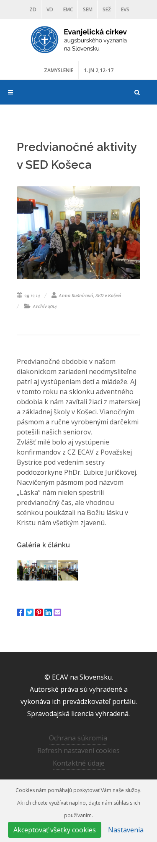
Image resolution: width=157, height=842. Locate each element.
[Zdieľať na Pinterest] (39, 612)
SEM (88, 9)
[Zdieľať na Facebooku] (20, 612)
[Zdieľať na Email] (57, 612)
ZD (32, 9)
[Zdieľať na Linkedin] (48, 612)
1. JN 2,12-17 (98, 70)
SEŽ (107, 9)
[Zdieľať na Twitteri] (29, 612)
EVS (125, 9)
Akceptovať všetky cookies (54, 829)
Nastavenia (126, 829)
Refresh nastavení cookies (78, 750)
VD (49, 9)
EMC (68, 9)
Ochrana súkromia (78, 738)
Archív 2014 (44, 306)
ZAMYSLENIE (58, 70)
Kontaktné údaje (79, 763)
